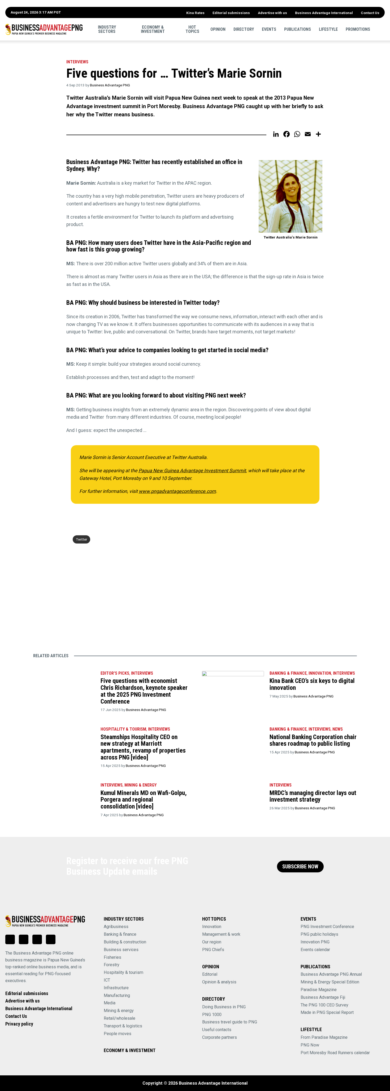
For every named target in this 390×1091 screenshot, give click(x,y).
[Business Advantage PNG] (44, 29)
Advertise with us (272, 13)
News (337, 729)
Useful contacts (216, 1029)
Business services (121, 949)
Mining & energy (119, 1010)
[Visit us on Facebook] (23, 939)
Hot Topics (192, 29)
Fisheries (112, 957)
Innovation (320, 673)
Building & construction (125, 941)
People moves (117, 1033)
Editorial (209, 974)
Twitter (81, 539)
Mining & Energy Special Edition (330, 981)
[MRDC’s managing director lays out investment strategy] (233, 799)
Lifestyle (328, 29)
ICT (107, 980)
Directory (243, 29)
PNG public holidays (319, 934)
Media (109, 1002)
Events (269, 29)
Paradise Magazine (319, 989)
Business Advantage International (324, 13)
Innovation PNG (315, 941)
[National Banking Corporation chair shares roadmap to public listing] (233, 743)
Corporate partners (219, 1037)
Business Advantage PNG (110, 85)
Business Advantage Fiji (323, 997)
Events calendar (315, 949)
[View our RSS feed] (50, 939)
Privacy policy (19, 1024)
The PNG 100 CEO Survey (324, 1005)
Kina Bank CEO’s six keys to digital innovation (312, 684)
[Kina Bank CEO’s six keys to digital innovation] (233, 687)
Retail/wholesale (119, 1018)
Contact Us (370, 13)
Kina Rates (195, 13)
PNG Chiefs (213, 949)
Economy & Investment (153, 29)
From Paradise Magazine (324, 1037)
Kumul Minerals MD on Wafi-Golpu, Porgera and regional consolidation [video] (144, 799)
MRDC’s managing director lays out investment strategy (313, 796)
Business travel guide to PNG (229, 1021)
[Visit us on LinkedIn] (10, 939)
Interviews (77, 61)
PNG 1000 (212, 1014)
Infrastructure (116, 987)
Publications (297, 29)
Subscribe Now (300, 867)
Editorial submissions (231, 13)
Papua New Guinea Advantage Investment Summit (192, 470)
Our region (211, 941)
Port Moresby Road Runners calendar (335, 1052)
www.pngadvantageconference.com (177, 491)
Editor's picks (115, 673)
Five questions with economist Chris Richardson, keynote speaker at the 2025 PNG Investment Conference (144, 691)
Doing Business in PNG (224, 1006)
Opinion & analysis (219, 981)
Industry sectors (107, 29)
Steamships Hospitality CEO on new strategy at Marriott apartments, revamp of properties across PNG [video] (143, 747)
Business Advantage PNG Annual (331, 974)
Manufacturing (117, 995)
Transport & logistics (123, 1025)
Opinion (218, 29)
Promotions (358, 29)
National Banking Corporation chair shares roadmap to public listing (313, 740)
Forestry (111, 964)
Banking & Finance (288, 673)
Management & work (221, 934)
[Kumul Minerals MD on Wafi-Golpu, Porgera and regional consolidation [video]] (64, 799)
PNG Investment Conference (327, 926)
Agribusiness (116, 926)
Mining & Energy (140, 785)
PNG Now (310, 1045)
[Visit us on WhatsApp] (37, 939)
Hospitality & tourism (123, 729)
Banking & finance (120, 934)
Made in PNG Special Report (327, 1012)
